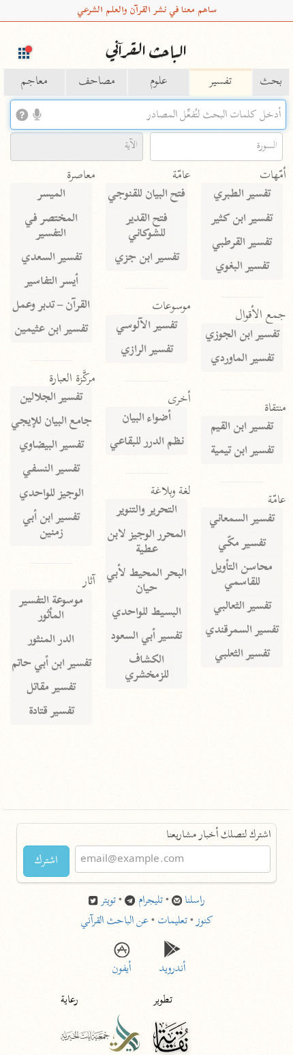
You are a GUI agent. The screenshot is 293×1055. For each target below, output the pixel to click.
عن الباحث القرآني (114, 921)
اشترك (46, 861)
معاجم (34, 82)
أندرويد (172, 964)
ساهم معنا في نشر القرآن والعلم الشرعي (147, 10)
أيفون (121, 964)
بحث (271, 82)
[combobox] (148, 115)
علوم (159, 82)
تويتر (108, 901)
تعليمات (172, 921)
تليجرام (150, 901)
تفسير (220, 82)
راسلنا (195, 901)
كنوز (204, 921)
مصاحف (96, 82)
